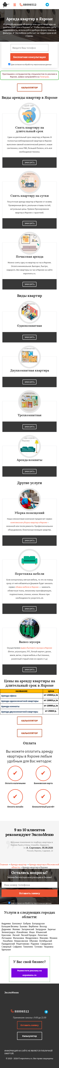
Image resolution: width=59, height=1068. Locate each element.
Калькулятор (29, 87)
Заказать (29, 162)
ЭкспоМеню (11, 992)
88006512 (29, 4)
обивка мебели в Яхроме (27, 587)
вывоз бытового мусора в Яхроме (36, 647)
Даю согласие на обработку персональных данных (31, 64)
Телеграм (44, 76)
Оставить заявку (29, 1025)
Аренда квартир (18, 864)
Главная (4, 864)
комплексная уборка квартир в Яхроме (28, 522)
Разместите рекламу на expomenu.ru (29, 973)
